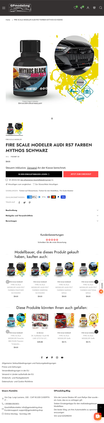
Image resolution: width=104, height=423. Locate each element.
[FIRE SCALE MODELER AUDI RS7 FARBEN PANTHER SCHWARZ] (16, 269)
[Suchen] (101, 7)
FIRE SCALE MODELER (14, 139)
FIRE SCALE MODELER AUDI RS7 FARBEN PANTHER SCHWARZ (15, 288)
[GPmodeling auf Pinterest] (52, 357)
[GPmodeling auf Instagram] (57, 357)
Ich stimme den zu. (31, 180)
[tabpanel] (52, 70)
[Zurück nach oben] (100, 407)
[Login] (88, 7)
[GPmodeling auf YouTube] (62, 357)
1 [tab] (52, 118)
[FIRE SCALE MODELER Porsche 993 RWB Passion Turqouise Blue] (16, 320)
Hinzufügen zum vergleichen (19, 184)
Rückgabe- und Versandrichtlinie (19, 215)
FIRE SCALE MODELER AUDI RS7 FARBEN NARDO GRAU (64, 288)
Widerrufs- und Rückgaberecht (15, 378)
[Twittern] (24, 202)
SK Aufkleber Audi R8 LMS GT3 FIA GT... (40, 337)
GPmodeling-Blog (62, 390)
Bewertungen (11, 221)
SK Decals (40, 333)
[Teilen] (19, 202)
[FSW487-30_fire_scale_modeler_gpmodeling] (52, 70)
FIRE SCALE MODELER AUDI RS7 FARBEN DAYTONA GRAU (88, 288)
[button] (8, 282)
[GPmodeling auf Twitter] (47, 357)
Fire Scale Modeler (66, 191)
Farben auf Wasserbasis (28, 191)
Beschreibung (11, 210)
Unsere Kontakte (10, 390)
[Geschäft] (94, 7)
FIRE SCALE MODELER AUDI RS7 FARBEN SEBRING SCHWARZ (40, 288)
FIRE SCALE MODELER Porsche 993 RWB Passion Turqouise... (16, 339)
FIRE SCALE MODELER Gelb (64, 337)
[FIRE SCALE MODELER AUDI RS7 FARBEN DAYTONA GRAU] (88, 269)
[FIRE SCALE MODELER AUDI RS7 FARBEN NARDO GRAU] (64, 269)
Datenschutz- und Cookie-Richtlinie (17, 381)
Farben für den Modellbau (48, 191)
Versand (32, 167)
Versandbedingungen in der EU (15, 370)
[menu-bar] (4, 8)
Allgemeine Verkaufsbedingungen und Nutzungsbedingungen (29, 363)
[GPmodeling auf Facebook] (42, 357)
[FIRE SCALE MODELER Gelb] (64, 320)
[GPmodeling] (20, 7)
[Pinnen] (30, 202)
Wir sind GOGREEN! (63, 416)
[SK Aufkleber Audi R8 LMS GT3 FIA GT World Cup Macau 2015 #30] (40, 320)
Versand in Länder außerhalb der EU (18, 374)
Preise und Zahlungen (11, 367)
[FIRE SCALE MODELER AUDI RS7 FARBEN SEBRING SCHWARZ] (40, 269)
